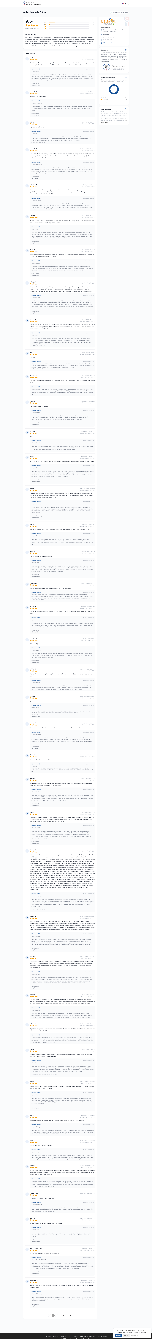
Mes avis (55, 1336)
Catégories (63, 1336)
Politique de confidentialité (87, 1336)
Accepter (118, 1335)
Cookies (75, 1336)
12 (70, 1315)
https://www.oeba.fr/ (109, 42)
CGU (69, 1336)
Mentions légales (102, 1336)
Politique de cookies (136, 1335)
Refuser (126, 1335)
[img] (38, 34)
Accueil (48, 1336)
